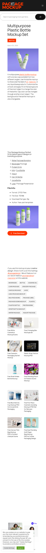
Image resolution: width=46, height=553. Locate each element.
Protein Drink (17, 167)
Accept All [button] (20, 548)
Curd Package (14, 286)
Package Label (28, 298)
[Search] (40, 17)
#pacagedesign (14, 273)
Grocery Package (29, 286)
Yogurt (14, 174)
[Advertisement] (23, 125)
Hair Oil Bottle (17, 177)
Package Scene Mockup (17, 301)
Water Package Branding (21, 160)
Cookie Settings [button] (9, 548)
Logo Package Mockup (17, 294)
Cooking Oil (32, 283)
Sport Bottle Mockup (17, 309)
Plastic (32, 301)
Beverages (16, 164)
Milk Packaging (14, 298)
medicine (32, 82)
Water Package (14, 313)
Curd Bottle (20, 170)
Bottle (11, 40)
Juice (26, 290)
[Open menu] (42, 5)
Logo (14, 183)
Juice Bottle (16, 180)
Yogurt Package (29, 313)
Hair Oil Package (15, 290)
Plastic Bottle (14, 305)
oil (27, 82)
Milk (13, 170)
